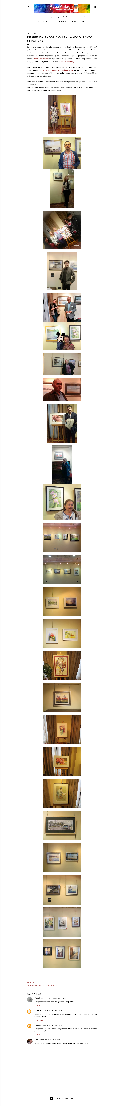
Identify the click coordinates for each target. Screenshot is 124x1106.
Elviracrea (38, 1010)
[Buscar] (95, 6)
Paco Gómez (40, 998)
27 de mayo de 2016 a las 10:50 (54, 1010)
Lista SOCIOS (74, 21)
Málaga (61, 985)
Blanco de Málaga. (68, 61)
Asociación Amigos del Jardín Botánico (57, 70)
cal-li (36, 1040)
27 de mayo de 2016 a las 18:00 (49, 1040)
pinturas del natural (41, 59)
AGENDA (62, 21)
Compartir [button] (31, 982)
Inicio (37, 21)
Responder (39, 1005)
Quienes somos (49, 21)
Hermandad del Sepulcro (49, 985)
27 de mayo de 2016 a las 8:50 (56, 998)
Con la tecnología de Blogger (64, 1098)
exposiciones (36, 985)
